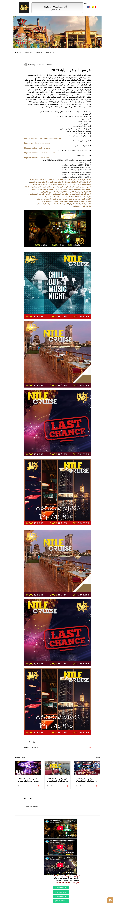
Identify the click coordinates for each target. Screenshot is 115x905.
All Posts (18, 52)
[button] (97, 52)
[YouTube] (95, 7)
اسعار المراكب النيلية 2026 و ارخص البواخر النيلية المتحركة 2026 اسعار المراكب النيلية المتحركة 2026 (27, 780)
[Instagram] (90, 7)
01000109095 (65, 882)
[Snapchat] (93, 7)
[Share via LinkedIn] (34, 742)
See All (98, 757)
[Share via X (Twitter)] (29, 742)
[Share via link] (38, 742)
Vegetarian (39, 52)
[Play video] (57, 228)
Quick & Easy (28, 52)
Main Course (50, 52)
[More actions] (90, 65)
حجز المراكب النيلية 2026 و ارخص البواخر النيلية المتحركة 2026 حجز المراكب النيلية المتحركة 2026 (86, 780)
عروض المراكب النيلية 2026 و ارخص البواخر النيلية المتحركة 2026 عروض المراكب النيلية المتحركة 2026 (57, 780)
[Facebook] (88, 7)
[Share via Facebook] (25, 742)
